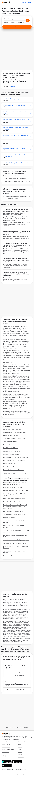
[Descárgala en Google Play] (6, 761)
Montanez (6, 435)
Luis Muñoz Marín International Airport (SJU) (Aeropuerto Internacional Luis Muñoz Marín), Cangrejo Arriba (15, 506)
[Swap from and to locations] (28, 20)
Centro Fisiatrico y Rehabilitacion (12, 466)
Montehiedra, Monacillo (9, 556)
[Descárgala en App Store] (16, 761)
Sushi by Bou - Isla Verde (10, 438)
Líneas (19, 744)
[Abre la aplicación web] (6, 765)
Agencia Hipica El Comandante (11, 451)
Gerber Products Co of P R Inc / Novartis (14, 460)
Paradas (20, 752)
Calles (19, 749)
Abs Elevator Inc (14, 435)
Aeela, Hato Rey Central (22, 490)
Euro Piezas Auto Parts (9, 457)
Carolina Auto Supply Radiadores (12, 454)
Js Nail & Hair (21, 438)
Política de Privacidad (20, 769)
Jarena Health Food (20, 432)
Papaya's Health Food (9, 463)
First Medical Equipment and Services (13, 470)
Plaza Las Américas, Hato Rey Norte (13, 511)
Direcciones (21, 757)
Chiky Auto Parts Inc (22, 457)
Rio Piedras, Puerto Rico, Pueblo (11, 501)
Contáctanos (5, 771)
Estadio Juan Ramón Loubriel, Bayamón (14, 498)
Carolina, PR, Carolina (9, 517)
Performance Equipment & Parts (12, 429)
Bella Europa (23, 473)
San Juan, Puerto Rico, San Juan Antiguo (14, 543)
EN (3, 755)
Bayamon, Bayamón (8, 490)
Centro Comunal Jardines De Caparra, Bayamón (16, 540)
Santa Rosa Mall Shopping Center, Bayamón (15, 514)
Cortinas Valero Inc (8, 432)
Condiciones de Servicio (7, 769)
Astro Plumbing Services (10, 441)
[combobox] (17, 19)
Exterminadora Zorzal (9, 444)
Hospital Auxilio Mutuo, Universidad (12, 487)
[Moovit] (6, 2)
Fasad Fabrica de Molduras (10, 448)
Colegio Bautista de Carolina (10, 473)
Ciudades (20, 754)
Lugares (20, 747)
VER (29, 178)
